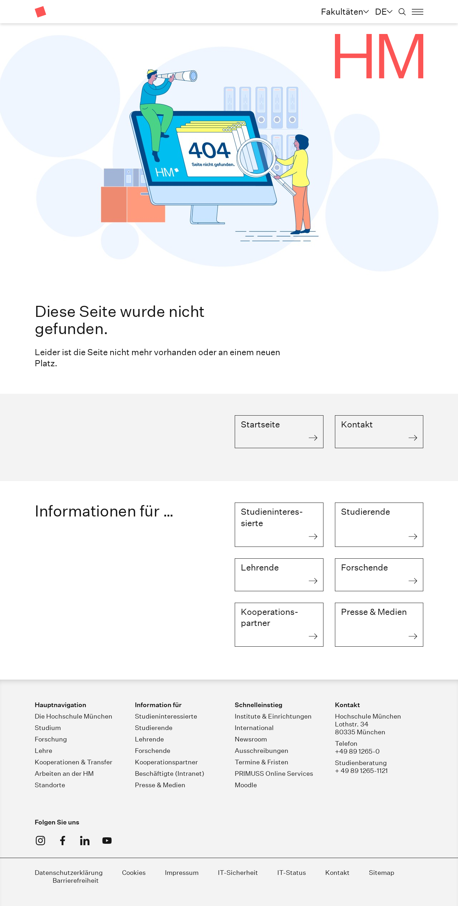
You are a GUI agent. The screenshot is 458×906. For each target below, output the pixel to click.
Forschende (152, 750)
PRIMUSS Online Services (274, 773)
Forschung (51, 739)
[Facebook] (62, 840)
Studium (48, 727)
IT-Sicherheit (238, 872)
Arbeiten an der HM (64, 773)
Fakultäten (342, 11)
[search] (402, 12)
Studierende (153, 727)
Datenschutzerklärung (69, 872)
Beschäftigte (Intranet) (169, 773)
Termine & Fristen (261, 762)
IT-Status (291, 872)
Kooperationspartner (166, 762)
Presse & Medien (160, 785)
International (254, 727)
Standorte (50, 785)
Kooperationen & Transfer (73, 762)
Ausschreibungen (261, 750)
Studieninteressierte (166, 716)
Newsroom (251, 739)
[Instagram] (40, 840)
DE (381, 11)
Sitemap (381, 872)
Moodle (246, 785)
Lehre (43, 750)
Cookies (134, 872)
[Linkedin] (85, 840)
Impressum (182, 872)
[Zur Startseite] (40, 12)
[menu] (417, 11)
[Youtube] (107, 840)
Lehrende (149, 739)
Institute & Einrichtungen (273, 716)
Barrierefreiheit (76, 880)
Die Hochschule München (73, 716)
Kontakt (337, 872)
